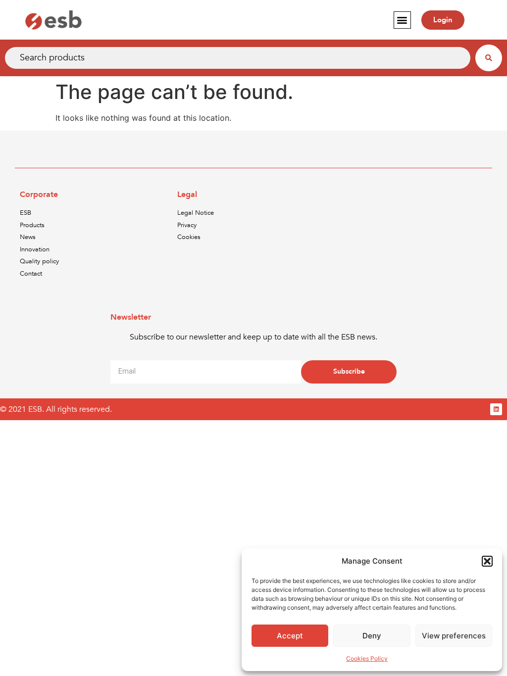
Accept (290, 635)
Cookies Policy (367, 658)
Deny (371, 635)
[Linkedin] (496, 409)
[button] (487, 561)
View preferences (454, 635)
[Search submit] (488, 58)
